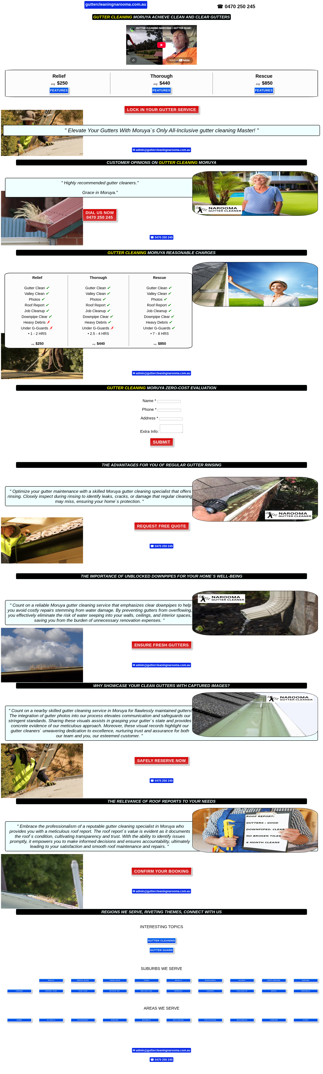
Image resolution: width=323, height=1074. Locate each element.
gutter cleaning (112, 17)
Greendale (305, 991)
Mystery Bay (115, 991)
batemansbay (82, 1020)
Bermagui (178, 991)
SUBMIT (161, 442)
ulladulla (51, 1020)
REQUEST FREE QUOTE (161, 526)
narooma (114, 1020)
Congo (146, 980)
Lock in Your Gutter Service (161, 109)
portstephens (210, 1020)
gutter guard (161, 950)
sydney (306, 1020)
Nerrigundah (210, 980)
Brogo (274, 991)
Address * (149, 418)
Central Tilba (51, 991)
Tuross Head (115, 980)
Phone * (149, 409)
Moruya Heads (83, 980)
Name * (149, 400)
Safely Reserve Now (161, 760)
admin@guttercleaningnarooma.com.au (163, 150)
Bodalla (178, 980)
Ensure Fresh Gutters (161, 645)
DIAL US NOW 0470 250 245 (100, 215)
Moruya (51, 980)
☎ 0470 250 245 (236, 6)
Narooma (305, 980)
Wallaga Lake (146, 991)
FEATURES (59, 90)
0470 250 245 (164, 237)
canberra (274, 1020)
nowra (19, 1020)
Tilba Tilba (82, 991)
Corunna (19, 991)
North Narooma (273, 980)
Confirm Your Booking (161, 871)
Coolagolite (242, 991)
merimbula (146, 1020)
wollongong (178, 1020)
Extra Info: (149, 431)
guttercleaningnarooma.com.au (115, 4)
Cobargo (210, 991)
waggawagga (242, 1020)
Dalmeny (242, 980)
